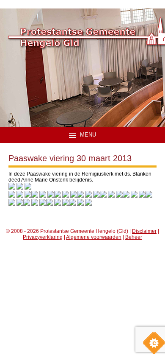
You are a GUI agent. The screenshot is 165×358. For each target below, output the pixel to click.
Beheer (133, 237)
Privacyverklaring (43, 237)
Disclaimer (144, 231)
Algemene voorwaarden (93, 237)
